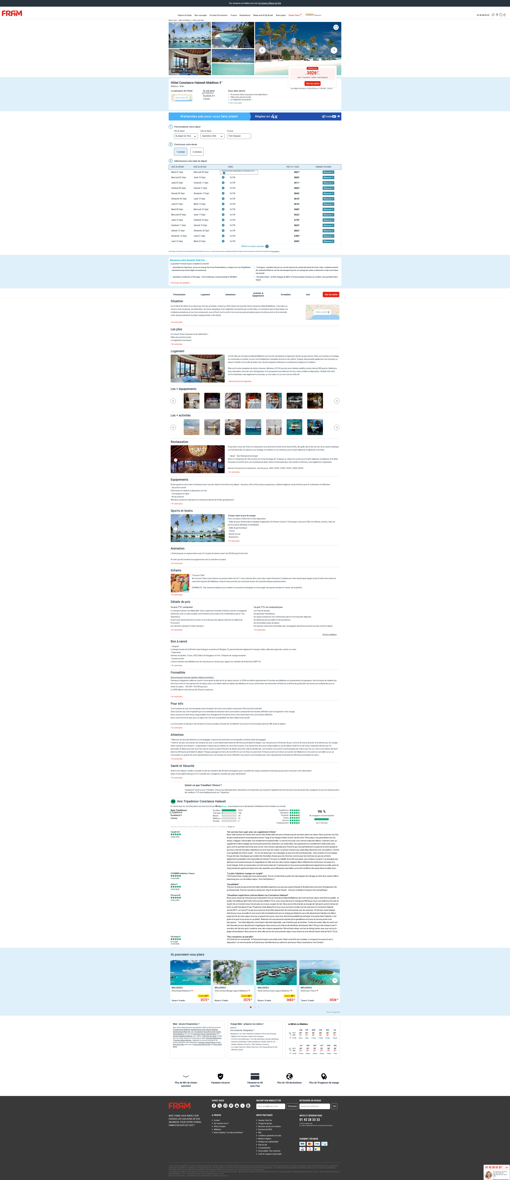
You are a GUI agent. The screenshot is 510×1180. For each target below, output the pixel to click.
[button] (198, 369)
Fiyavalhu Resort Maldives (181, 1030)
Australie (250, 1034)
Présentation (179, 294)
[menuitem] (185, 15)
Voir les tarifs (312, 83)
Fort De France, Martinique (240, 1039)
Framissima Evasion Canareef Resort (204, 1034)
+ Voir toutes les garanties (180, 283)
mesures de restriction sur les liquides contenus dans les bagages (238, 740)
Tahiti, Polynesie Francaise (260, 1044)
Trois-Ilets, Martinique (257, 1039)
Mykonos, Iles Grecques (239, 1036)
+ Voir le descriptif (235, 103)
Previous (262, 50)
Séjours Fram (173, 20)
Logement (205, 294)
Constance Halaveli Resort (207, 1042)
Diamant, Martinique (272, 1039)
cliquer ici (231, 827)
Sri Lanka (243, 1034)
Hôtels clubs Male (198, 20)
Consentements (264, 1148)
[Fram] (12, 13)
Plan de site (262, 1145)
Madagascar (234, 1034)
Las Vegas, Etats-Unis (239, 1047)
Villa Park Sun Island (209, 1036)
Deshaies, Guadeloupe (239, 1042)
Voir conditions (275, 251)
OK (334, 1106)
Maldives (233, 1028)
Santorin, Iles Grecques (256, 1036)
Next (334, 50)
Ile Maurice (258, 1034)
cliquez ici (224, 1176)
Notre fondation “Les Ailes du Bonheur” (228, 1132)
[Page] (214, 1106)
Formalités (286, 294)
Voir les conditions (329, 634)
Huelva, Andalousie (253, 1042)
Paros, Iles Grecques (269, 1034)
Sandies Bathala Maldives (183, 1040)
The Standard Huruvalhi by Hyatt (204, 1032)
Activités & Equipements (258, 294)
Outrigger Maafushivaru (214, 1038)
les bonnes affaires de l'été (270, 3)
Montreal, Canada (237, 1050)
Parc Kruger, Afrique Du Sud (268, 1047)
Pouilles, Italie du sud (268, 1042)
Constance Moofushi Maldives (182, 1036)
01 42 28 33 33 (483, 15)
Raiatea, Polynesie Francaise (241, 1044)
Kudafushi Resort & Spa (198, 1030)
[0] (500, 14)
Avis (308, 294)
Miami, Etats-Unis (252, 1047)
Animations (230, 294)
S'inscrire (292, 1106)
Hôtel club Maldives (185, 20)
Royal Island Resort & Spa (202, 1044)
